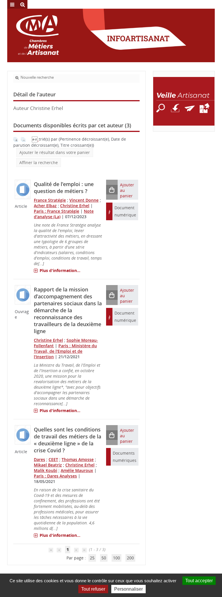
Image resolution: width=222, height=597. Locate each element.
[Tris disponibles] (35, 139)
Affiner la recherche (38, 162)
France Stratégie (50, 200)
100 (116, 558)
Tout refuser (93, 589)
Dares (39, 459)
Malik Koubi (45, 470)
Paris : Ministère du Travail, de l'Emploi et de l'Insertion (65, 351)
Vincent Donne (84, 200)
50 (103, 558)
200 (130, 558)
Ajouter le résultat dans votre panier (54, 152)
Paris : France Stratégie (56, 211)
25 (92, 558)
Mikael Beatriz (48, 465)
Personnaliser (128, 589)
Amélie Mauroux (77, 470)
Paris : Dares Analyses (55, 476)
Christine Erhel (74, 205)
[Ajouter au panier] (112, 189)
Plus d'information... (60, 270)
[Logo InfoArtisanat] (183, 101)
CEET (53, 459)
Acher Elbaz (45, 205)
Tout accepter (199, 580)
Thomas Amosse (78, 459)
